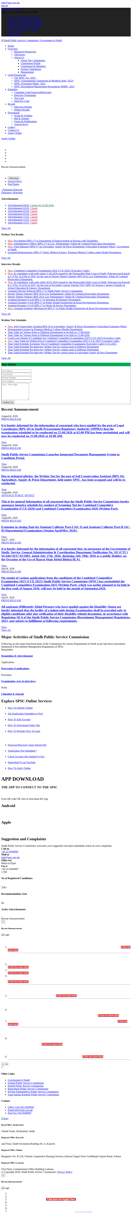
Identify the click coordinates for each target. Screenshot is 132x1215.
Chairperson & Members (33, 66)
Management (27, 72)
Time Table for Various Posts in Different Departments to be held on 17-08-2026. (49, 332)
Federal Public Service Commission (26, 1083)
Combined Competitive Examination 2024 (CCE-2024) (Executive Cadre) (49, 270)
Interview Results (23, 107)
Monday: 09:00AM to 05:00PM (24, 17)
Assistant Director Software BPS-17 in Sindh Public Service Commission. (45, 291)
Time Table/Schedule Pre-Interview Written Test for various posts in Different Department (53, 346)
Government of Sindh (19, 1080)
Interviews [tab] (14, 178)
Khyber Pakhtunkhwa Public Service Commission (33, 1091)
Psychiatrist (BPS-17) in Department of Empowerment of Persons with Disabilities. (53, 240)
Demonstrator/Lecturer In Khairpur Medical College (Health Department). (45, 329)
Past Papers (13, 184)
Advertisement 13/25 (22, 217)
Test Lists (19, 98)
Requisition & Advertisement (17, 656)
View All (5, 228)
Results (11, 104)
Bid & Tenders (21, 118)
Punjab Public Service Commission (25, 1085)
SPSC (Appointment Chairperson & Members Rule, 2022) (44, 80)
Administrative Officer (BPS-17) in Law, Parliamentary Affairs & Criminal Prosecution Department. (61, 243)
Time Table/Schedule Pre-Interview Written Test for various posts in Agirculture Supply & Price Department (62, 352)
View (4, 442)
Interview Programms (25, 95)
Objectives (19, 54)
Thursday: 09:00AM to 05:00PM (24, 26)
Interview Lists (21, 101)
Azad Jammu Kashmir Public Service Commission (33, 1094)
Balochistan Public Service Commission (28, 1088)
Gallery (11, 127)
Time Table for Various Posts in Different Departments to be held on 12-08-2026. (49, 335)
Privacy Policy (65, 1172)
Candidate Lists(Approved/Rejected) (32, 92)
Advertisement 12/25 (22, 219)
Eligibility (13, 89)
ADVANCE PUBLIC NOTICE (17, 495)
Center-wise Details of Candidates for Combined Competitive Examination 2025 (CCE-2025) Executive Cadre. (64, 338)
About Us (19, 57)
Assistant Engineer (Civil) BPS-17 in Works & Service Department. (42, 305)
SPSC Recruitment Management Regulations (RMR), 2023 (44, 86)
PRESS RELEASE (11, 419)
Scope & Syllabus (23, 115)
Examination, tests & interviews (18, 681)
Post (20, 1113)
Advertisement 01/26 (22, 214)
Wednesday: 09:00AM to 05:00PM (25, 23)
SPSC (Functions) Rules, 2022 (29, 83)
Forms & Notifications (25, 121)
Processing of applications (15, 668)
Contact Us (13, 130)
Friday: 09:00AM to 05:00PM (23, 29)
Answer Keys (21, 124)
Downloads (13, 112)
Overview (13, 48)
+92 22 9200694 (9, 851)
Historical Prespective (25, 51)
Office (21, 1107)
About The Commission (33, 60)
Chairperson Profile (30, 63)
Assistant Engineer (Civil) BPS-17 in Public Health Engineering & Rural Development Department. (58, 302)
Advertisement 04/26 (31, 205)
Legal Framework (17, 75)
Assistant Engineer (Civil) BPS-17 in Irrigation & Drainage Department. (44, 299)
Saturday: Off (15, 32)
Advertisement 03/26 (22, 208)
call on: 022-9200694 (12, 9)
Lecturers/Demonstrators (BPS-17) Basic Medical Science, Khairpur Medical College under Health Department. (65, 252)
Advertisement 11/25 (22, 222)
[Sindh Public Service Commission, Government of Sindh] (31, 40)
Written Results (22, 109)
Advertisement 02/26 (22, 211)
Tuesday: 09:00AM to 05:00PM (24, 20)
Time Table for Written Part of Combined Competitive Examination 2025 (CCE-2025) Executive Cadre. (64, 341)
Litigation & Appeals (12, 694)
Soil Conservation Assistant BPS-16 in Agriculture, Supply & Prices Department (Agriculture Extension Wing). (67, 326)
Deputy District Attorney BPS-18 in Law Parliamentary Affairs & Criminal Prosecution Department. (58, 293)
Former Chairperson (31, 69)
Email (20, 1110)
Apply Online (15, 133)
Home (11, 46)
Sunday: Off (14, 35)
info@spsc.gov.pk (10, 2)
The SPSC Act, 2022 (25, 77)
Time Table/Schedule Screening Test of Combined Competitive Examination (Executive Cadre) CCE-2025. (62, 344)
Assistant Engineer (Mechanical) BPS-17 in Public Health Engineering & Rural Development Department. (65, 308)
